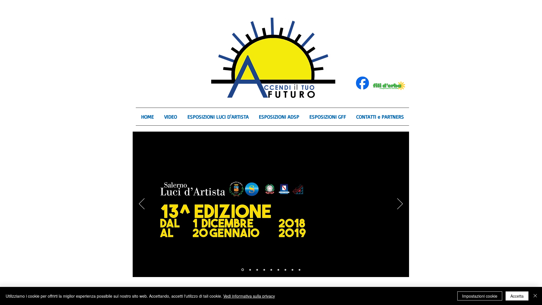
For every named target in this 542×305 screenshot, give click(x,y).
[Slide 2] (242, 270)
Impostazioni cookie (479, 296)
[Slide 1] (257, 270)
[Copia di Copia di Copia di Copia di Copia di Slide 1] (292, 270)
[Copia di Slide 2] (250, 270)
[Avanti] (400, 204)
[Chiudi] (535, 295)
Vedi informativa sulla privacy (249, 296)
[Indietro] (142, 204)
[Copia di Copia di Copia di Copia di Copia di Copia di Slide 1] (299, 270)
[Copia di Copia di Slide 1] (271, 270)
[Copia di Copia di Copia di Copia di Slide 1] (285, 270)
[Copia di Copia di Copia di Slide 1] (278, 270)
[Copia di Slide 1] (264, 270)
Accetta (517, 296)
